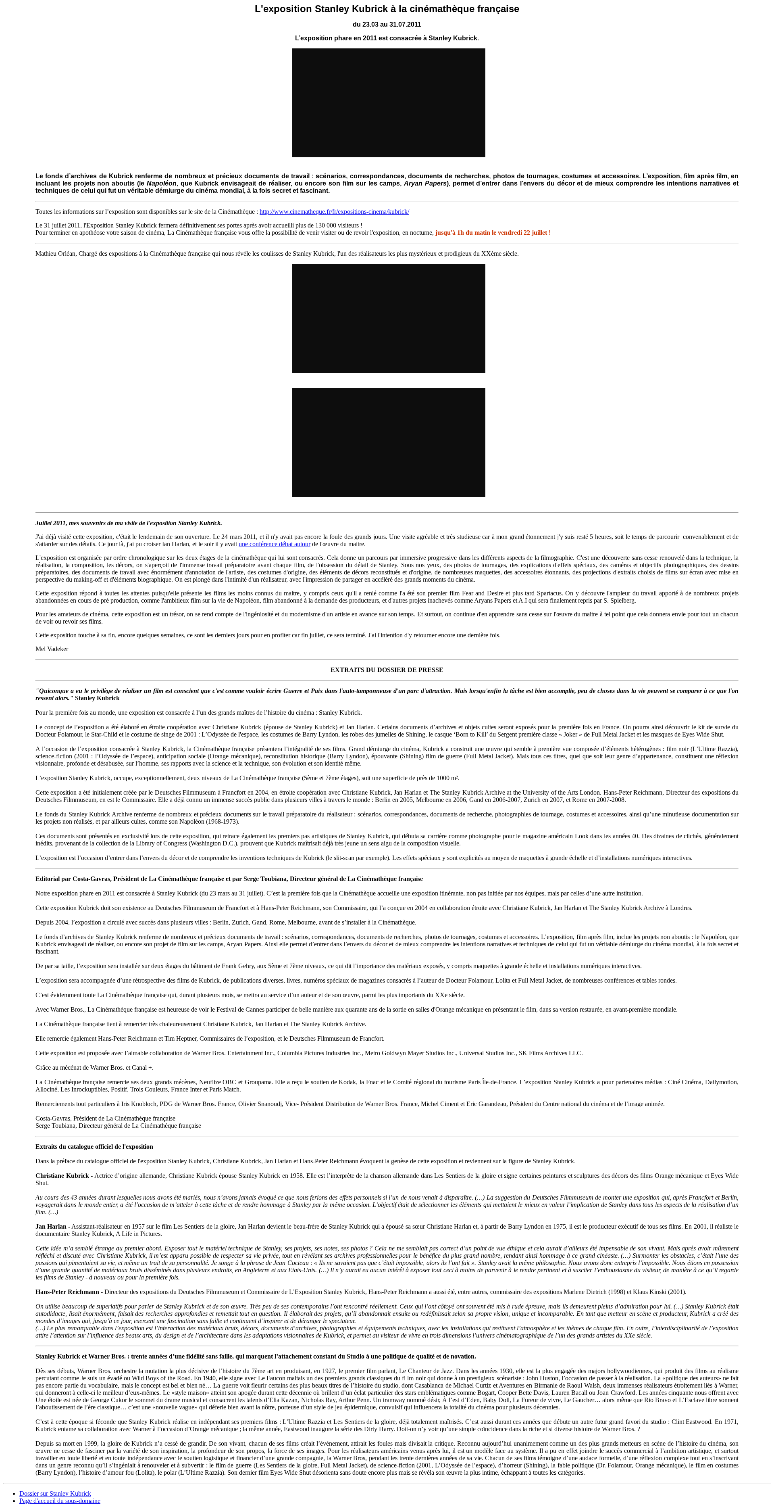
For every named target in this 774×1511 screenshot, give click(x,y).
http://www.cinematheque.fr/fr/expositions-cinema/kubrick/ (334, 211)
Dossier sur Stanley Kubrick (55, 1493)
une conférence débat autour (274, 544)
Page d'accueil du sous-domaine (59, 1500)
